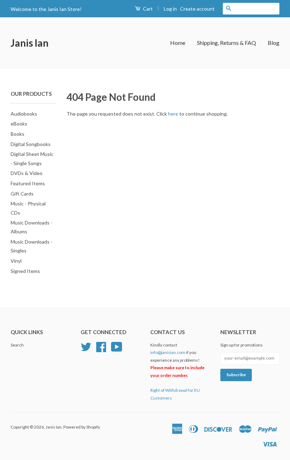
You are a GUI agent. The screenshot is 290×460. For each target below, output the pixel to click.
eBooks (19, 124)
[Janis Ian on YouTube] (116, 346)
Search (17, 345)
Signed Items (25, 271)
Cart (147, 9)
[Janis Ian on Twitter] (86, 346)
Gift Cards (22, 194)
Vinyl (16, 261)
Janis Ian (29, 43)
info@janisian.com (167, 352)
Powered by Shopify (81, 427)
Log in (170, 9)
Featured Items (28, 183)
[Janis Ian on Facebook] (101, 346)
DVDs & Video (26, 173)
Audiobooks (24, 114)
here (173, 114)
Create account (197, 9)
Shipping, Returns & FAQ (226, 42)
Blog (273, 42)
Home (177, 42)
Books (17, 134)
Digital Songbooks (31, 144)
